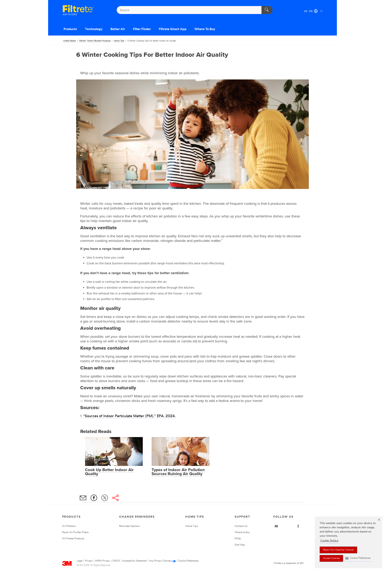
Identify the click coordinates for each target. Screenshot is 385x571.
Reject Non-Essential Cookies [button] (338, 550)
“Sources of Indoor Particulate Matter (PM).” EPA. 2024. (129, 416)
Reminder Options (129, 526)
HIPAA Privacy (102, 561)
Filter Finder (142, 29)
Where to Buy (242, 532)
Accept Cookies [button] (331, 558)
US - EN (308, 11)
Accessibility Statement (134, 561)
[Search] (267, 10)
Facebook (94, 498)
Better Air (117, 29)
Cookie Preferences (188, 561)
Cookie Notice (329, 540)
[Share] (115, 498)
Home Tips (191, 526)
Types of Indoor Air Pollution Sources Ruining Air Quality (178, 472)
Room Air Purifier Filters (75, 532)
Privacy (89, 561)
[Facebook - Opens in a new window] (298, 526)
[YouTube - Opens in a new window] (276, 526)
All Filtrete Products (73, 538)
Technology (93, 29)
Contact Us (241, 526)
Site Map (240, 545)
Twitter (104, 498)
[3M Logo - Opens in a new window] (78, 10)
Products (70, 29)
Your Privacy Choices (160, 561)
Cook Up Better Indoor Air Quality (109, 472)
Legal (80, 561)
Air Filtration (69, 526)
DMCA (116, 561)
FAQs (238, 538)
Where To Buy (205, 29)
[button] (358, 558)
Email (83, 498)
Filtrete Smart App (172, 29)
